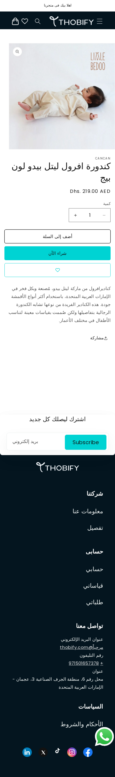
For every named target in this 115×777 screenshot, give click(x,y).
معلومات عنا (88, 511)
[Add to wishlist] (57, 270)
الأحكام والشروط (81, 724)
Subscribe (86, 442)
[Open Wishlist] (24, 21)
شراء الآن (57, 253)
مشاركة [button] (97, 338)
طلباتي (94, 602)
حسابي (94, 569)
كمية (107, 203)
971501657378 (84, 663)
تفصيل (95, 528)
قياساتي (93, 585)
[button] (99, 21)
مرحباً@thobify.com (81, 647)
